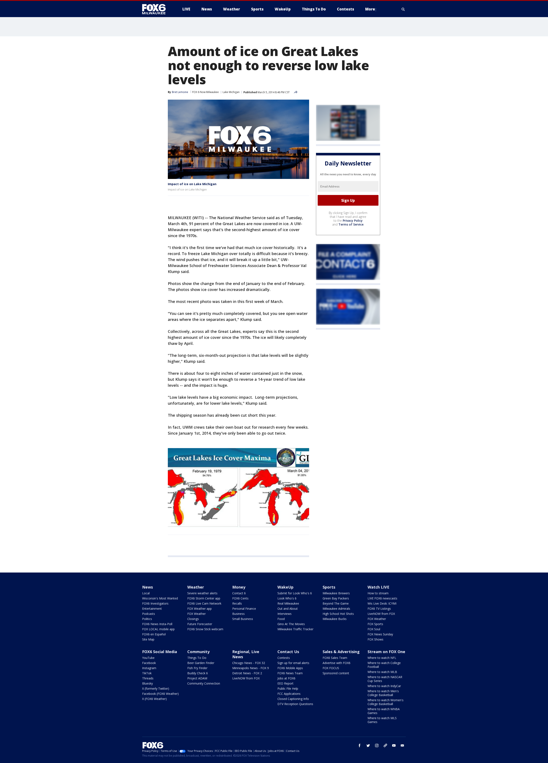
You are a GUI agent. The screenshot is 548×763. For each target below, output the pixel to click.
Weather (195, 587)
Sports (329, 587)
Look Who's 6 (286, 598)
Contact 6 (239, 593)
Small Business (242, 619)
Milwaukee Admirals (336, 609)
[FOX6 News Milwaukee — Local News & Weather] (156, 9)
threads (385, 745)
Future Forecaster (199, 624)
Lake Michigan (231, 92)
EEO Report (285, 683)
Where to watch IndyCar (384, 686)
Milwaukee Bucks (335, 619)
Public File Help (287, 688)
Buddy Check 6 (197, 673)
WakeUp (285, 587)
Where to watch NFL (382, 658)
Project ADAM (197, 678)
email (402, 745)
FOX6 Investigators (155, 603)
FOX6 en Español (154, 634)
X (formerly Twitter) (155, 688)
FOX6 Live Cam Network (204, 603)
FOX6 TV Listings (379, 609)
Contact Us (288, 651)
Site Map (148, 639)
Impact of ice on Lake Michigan (192, 184)
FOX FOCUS (331, 668)
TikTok (147, 673)
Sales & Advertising (341, 651)
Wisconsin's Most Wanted (160, 598)
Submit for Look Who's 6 (294, 593)
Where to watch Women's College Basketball (386, 702)
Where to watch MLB (382, 672)
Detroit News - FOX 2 (247, 673)
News (147, 587)
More (370, 9)
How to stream (378, 593)
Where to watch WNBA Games (384, 711)
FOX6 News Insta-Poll (157, 624)
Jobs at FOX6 (286, 678)
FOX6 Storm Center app (203, 598)
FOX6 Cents (240, 598)
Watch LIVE (378, 587)
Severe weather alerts (202, 593)
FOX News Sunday (380, 634)
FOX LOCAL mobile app (158, 629)
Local (146, 593)
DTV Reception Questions (295, 704)
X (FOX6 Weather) (154, 699)
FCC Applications (289, 694)
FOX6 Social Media (159, 651)
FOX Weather (196, 614)
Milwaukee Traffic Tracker (295, 629)
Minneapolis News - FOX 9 (250, 668)
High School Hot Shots (338, 614)
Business (238, 614)
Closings (193, 619)
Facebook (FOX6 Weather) (160, 694)
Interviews (284, 614)
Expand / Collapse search (403, 9)
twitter (368, 745)
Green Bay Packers (336, 598)
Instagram (149, 668)
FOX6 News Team (290, 673)
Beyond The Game (336, 603)
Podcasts (148, 614)
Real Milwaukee (288, 603)
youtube (393, 745)
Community (198, 651)
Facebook (149, 663)
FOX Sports (375, 624)
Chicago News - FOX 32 (248, 663)
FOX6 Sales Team (335, 658)
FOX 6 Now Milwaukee (205, 92)
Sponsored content (336, 673)
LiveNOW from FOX (381, 614)
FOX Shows (375, 639)
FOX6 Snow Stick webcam (205, 629)
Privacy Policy (353, 221)
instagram (376, 745)
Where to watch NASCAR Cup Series (385, 679)
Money (238, 587)
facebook (359, 745)
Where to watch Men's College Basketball (383, 693)
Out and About (287, 609)
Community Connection (203, 683)
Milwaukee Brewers (336, 593)
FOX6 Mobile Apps (290, 668)
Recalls (237, 603)
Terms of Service (350, 225)
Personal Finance (244, 609)
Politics (147, 619)
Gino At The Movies (291, 624)
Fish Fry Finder (197, 668)
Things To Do (196, 658)
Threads (147, 678)
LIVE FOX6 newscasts (382, 598)
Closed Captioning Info (293, 699)
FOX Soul (374, 629)
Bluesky (147, 683)
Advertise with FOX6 (336, 663)
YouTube (148, 658)
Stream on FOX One (386, 651)
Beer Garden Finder (200, 663)
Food (281, 619)
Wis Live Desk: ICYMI (382, 603)
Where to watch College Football (384, 665)
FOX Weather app (199, 609)
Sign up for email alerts (293, 663)
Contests (283, 658)
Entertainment (152, 609)
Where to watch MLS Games (382, 720)
